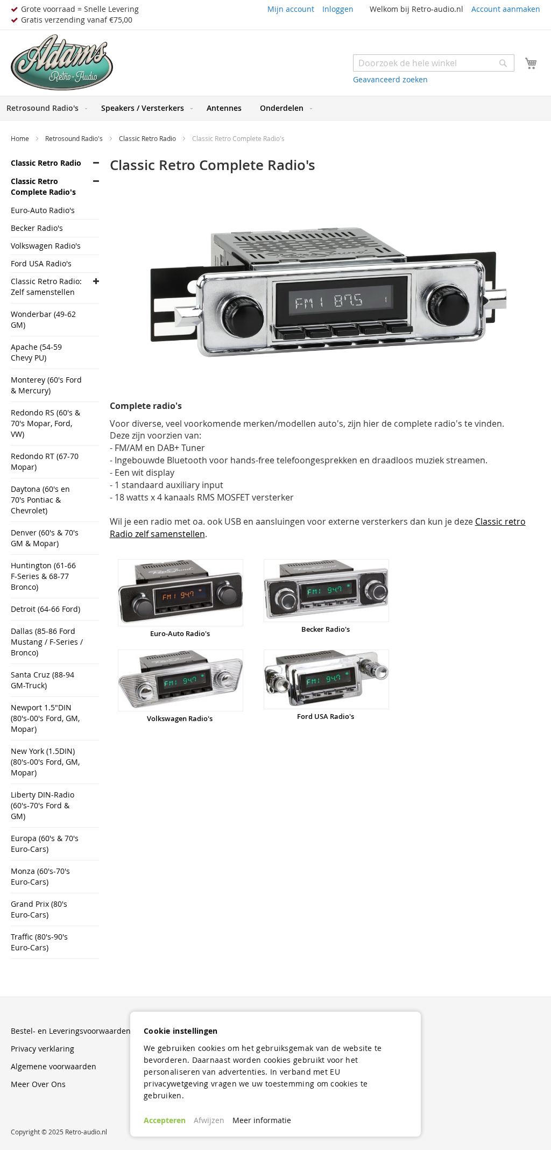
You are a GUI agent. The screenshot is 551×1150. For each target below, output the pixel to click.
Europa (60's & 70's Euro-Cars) (45, 843)
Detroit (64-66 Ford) (45, 609)
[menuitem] (44, 108)
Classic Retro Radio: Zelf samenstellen (46, 286)
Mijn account (290, 9)
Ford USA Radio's (325, 716)
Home (21, 138)
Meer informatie (261, 1120)
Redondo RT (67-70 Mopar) (45, 461)
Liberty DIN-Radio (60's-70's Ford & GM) (42, 805)
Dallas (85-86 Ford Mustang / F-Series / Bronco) (47, 642)
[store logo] (62, 62)
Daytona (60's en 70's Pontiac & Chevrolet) (40, 500)
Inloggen (338, 9)
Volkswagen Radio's (180, 718)
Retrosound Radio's (74, 138)
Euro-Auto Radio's (180, 633)
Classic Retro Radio (148, 138)
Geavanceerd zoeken (390, 79)
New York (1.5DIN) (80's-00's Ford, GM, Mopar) (45, 762)
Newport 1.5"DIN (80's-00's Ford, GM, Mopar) (45, 718)
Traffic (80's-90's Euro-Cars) (39, 942)
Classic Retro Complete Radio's (43, 186)
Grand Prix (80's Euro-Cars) (39, 909)
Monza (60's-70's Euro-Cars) (40, 876)
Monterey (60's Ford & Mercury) (46, 385)
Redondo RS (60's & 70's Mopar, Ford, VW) (45, 423)
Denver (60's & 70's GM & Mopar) (45, 537)
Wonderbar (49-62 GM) (43, 319)
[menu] (275, 108)
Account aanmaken (505, 9)
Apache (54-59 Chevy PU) (36, 352)
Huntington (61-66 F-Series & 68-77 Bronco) (43, 576)
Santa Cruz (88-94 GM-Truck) (42, 679)
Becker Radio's (325, 629)
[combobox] (433, 63)
